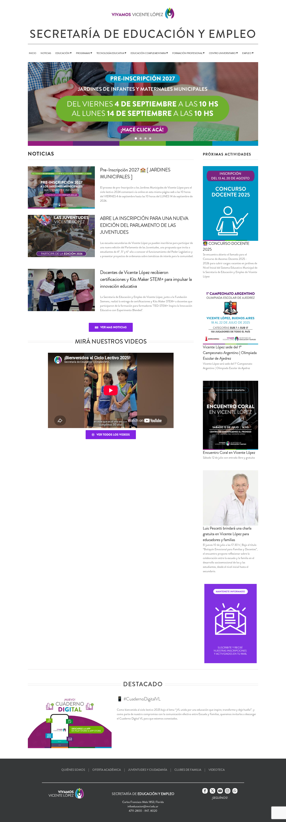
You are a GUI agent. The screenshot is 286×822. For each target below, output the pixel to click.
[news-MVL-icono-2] (230, 585)
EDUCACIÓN (62, 53)
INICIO (32, 53)
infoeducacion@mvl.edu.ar (143, 806)
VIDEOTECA (217, 770)
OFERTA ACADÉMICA (106, 770)
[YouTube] (220, 791)
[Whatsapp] (234, 791)
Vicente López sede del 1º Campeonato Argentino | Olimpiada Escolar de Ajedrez (230, 352)
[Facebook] (205, 791)
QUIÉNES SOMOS (73, 770)
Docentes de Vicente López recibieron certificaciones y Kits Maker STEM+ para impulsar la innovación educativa (146, 279)
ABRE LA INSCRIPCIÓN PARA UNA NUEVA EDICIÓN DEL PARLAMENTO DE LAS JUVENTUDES (144, 225)
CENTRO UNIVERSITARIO (222, 53)
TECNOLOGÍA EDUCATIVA (111, 53)
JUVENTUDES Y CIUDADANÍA (147, 770)
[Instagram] (227, 791)
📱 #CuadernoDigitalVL (139, 699)
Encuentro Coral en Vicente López (229, 452)
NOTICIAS (46, 53)
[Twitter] (212, 791)
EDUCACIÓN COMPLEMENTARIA (148, 53)
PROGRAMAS (83, 53)
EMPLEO (247, 53)
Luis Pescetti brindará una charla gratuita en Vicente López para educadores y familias (227, 534)
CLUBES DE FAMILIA (187, 770)
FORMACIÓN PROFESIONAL (187, 53)
